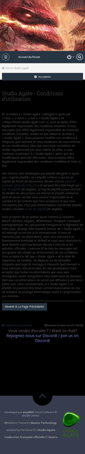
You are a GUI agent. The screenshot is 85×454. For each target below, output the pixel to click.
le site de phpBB (35, 209)
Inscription (44, 76)
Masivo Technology (44, 423)
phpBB (27, 412)
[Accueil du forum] (42, 25)
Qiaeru (52, 437)
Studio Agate (46, 430)
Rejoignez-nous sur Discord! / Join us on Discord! (42, 338)
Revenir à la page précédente (24, 306)
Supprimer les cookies (18, 325)
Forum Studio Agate (16, 68)
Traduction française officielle (24, 437)
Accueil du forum (29, 57)
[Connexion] (70, 57)
